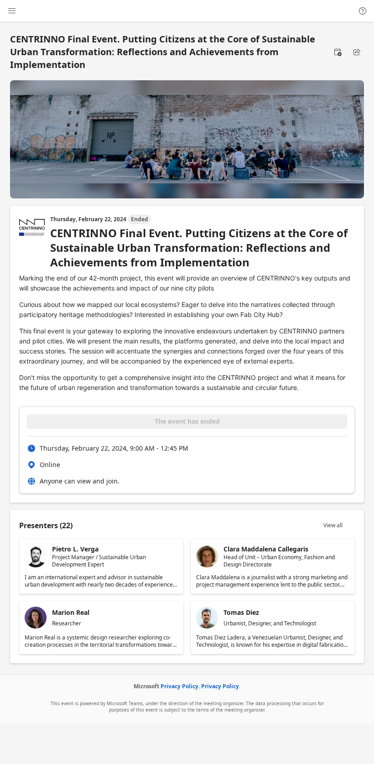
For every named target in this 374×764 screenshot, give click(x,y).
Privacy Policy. (180, 686)
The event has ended (187, 421)
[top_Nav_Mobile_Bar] (12, 11)
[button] (337, 52)
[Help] (363, 11)
